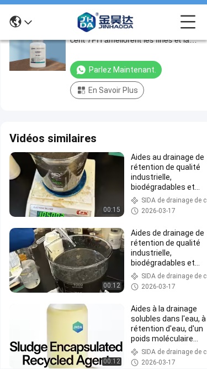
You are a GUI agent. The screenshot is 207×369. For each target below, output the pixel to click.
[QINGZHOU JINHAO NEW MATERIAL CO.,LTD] (106, 22)
